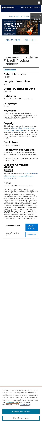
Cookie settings (12, 402)
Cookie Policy (25, 405)
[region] (21, 405)
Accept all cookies (21, 412)
